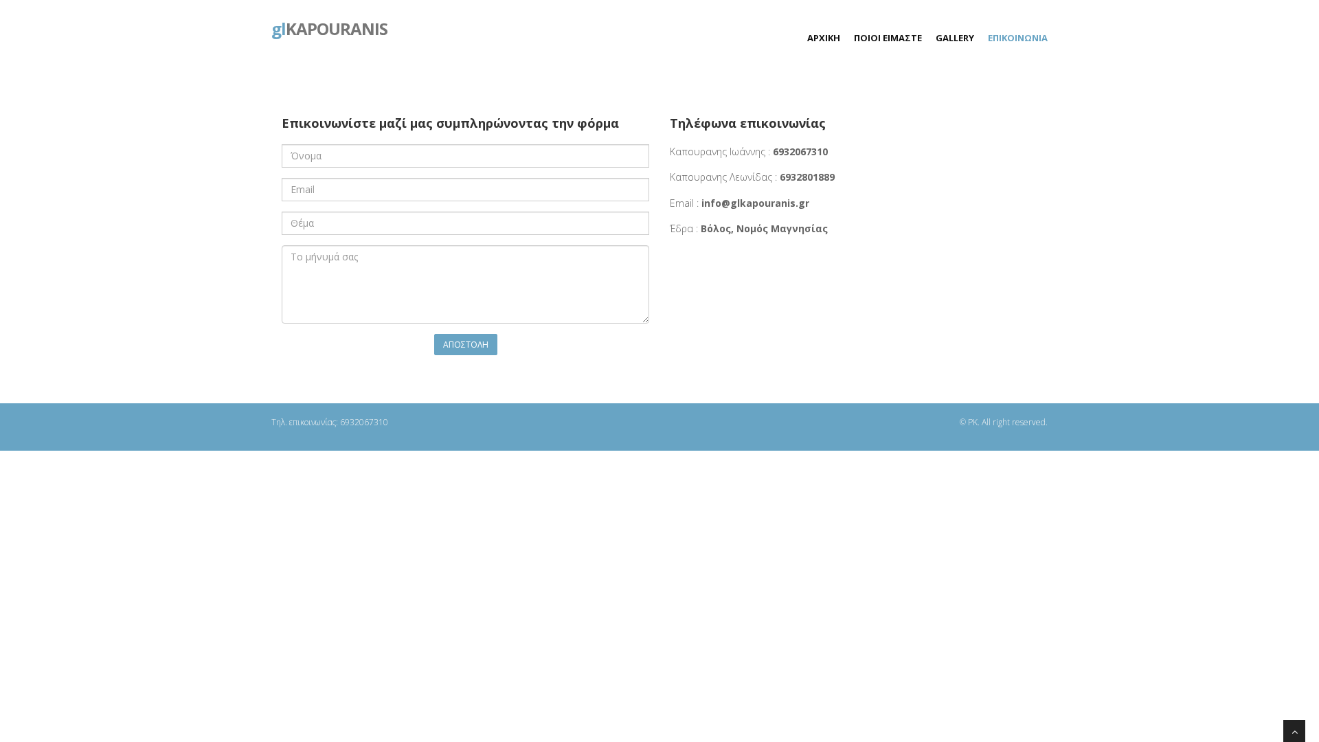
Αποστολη (465, 344)
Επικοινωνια (1018, 38)
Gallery (955, 38)
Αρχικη (823, 38)
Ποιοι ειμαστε (888, 38)
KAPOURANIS (329, 27)
